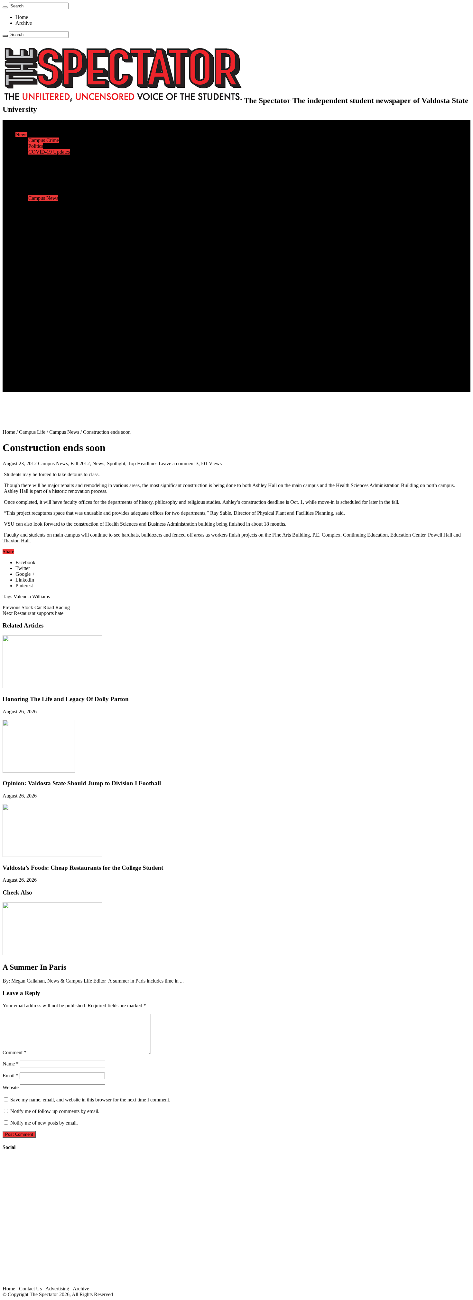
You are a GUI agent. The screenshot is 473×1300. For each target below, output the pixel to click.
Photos (22, 331)
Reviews (37, 302)
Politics (35, 146)
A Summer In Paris (34, 967)
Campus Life (28, 186)
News (21, 134)
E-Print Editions (31, 128)
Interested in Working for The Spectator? (69, 383)
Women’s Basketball (49, 256)
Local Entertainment (49, 313)
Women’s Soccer (45, 267)
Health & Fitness (45, 227)
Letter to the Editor (47, 180)
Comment (14, 1052)
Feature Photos (43, 337)
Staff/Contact (28, 360)
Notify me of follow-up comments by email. (54, 1111)
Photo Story (40, 342)
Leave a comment (177, 463)
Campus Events (44, 192)
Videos (35, 319)
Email (10, 1075)
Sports (21, 221)
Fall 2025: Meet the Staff (53, 371)
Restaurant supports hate (33, 613)
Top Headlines (142, 463)
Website (11, 1087)
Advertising (57, 1288)
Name (11, 1063)
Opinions (24, 157)
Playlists (36, 325)
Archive (23, 23)
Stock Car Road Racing (36, 607)
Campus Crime (43, 140)
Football (36, 238)
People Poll (39, 169)
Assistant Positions (47, 377)
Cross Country (43, 233)
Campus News (43, 198)
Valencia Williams (32, 596)
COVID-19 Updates (49, 152)
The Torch (26, 348)
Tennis (35, 285)
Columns (37, 175)
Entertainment (29, 290)
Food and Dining (45, 204)
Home (21, 17)
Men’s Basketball (45, 250)
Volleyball (38, 273)
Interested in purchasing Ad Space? (64, 389)
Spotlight (116, 463)
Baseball (37, 244)
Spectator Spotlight (47, 215)
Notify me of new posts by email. (44, 1123)
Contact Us (39, 366)
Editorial (37, 163)
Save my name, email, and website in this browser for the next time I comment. (90, 1099)
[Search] (5, 7)
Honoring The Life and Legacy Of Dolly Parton (66, 699)
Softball (36, 261)
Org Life (37, 209)
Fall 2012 (80, 463)
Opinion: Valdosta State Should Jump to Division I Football (82, 783)
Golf (33, 279)
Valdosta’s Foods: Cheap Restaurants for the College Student (83, 867)
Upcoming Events (33, 354)
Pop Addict (39, 308)
